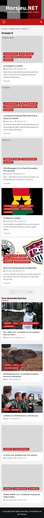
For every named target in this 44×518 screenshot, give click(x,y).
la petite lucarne (25, 57)
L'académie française (20, 488)
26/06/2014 (18, 271)
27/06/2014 (20, 221)
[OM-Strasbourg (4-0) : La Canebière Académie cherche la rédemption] (22, 357)
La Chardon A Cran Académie (29, 323)
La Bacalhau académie (11, 57)
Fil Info (22, 54)
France (16, 323)
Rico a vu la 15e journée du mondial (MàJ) (20, 268)
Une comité (15, 410)
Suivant (29, 292)
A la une (6, 410)
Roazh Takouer (9, 69)
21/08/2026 (14, 419)
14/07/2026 (20, 500)
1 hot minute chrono (10, 54)
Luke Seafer (8, 271)
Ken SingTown (9, 458)
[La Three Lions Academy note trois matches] (22, 438)
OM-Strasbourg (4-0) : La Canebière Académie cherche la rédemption (21, 375)
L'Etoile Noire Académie (11, 209)
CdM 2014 (7, 256)
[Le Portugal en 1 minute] (22, 49)
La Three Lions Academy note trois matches (20, 455)
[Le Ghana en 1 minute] (22, 201)
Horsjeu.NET (22, 8)
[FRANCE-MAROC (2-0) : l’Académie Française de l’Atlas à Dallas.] (22, 477)
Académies (7, 159)
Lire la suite (6, 81)
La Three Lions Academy (21, 449)
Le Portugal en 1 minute (13, 66)
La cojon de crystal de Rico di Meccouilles (16, 259)
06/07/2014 (20, 121)
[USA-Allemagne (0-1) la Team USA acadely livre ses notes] (22, 151)
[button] (4, 22)
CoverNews (34, 511)
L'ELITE (23, 365)
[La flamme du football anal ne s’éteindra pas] (22, 399)
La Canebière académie (11, 368)
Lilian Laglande (9, 500)
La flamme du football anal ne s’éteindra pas (20, 416)
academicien (9, 174)
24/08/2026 (18, 338)
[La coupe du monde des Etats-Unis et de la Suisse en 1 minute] (22, 99)
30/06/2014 (18, 174)
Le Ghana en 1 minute (12, 218)
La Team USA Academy (29, 107)
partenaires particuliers (22, 262)
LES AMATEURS (9, 326)
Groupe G (30, 54)
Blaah (7, 379)
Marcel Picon (9, 338)
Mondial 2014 (8, 60)
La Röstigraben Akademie (12, 107)
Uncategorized (33, 488)
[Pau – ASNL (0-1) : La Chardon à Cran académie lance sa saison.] (22, 315)
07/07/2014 (20, 69)
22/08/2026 (14, 379)
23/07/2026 (19, 458)
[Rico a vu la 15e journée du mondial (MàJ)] (22, 251)
